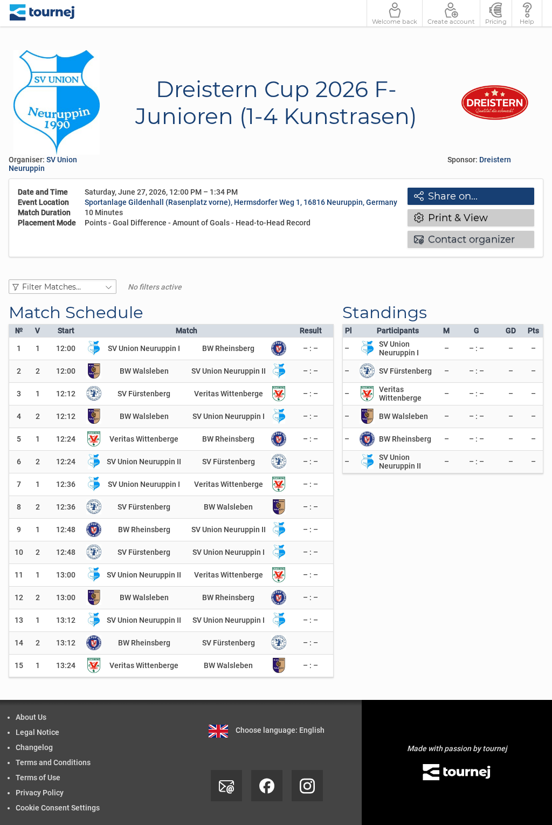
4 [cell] (19, 416)
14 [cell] (19, 642)
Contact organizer (464, 239)
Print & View (451, 218)
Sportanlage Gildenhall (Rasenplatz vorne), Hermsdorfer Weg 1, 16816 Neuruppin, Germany (241, 202)
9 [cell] (19, 529)
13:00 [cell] (65, 574)
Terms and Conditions (53, 762)
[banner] (42, 13)
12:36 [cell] (65, 484)
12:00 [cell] (65, 348)
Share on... (446, 196)
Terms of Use (38, 777)
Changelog (34, 747)
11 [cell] (19, 574)
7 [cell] (19, 484)
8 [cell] (19, 507)
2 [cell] (19, 371)
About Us (31, 717)
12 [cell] (19, 597)
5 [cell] (19, 439)
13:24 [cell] (65, 665)
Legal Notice (37, 732)
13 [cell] (19, 620)
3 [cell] (19, 393)
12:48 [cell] (65, 529)
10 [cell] (19, 552)
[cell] (37, 348)
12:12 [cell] (65, 393)
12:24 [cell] (65, 439)
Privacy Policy (40, 792)
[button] (62, 286)
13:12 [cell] (65, 620)
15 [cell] (19, 665)
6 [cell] (19, 461)
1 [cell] (19, 348)
